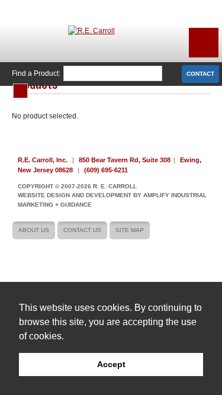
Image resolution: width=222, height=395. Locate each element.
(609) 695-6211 (106, 170)
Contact (200, 73)
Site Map (129, 230)
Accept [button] (111, 364)
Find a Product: (36, 73)
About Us (33, 230)
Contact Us (82, 230)
